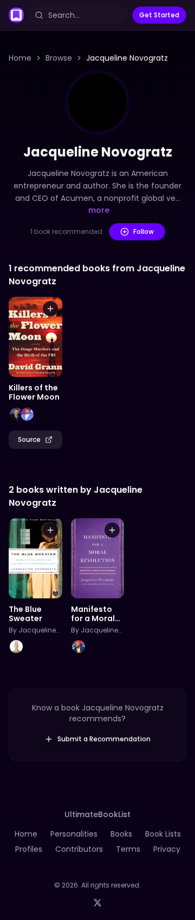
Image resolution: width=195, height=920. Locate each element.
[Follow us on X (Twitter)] (97, 902)
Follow (143, 231)
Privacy (166, 849)
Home (20, 58)
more (98, 210)
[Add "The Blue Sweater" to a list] (50, 530)
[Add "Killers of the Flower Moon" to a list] (50, 308)
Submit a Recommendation (104, 738)
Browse (59, 58)
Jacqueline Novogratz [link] (127, 58)
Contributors (79, 849)
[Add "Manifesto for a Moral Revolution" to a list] (112, 530)
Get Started (159, 14)
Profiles (28, 849)
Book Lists (163, 833)
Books (121, 833)
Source (29, 439)
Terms (128, 849)
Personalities (74, 833)
